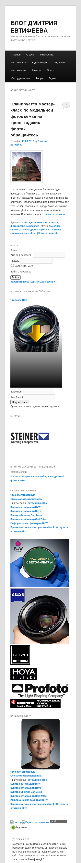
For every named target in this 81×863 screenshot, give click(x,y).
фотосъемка (50, 222)
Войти (15, 277)
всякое (38, 222)
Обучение (59, 62)
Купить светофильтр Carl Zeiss (28, 519)
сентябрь (56, 229)
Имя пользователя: (21, 254)
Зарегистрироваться (22, 281)
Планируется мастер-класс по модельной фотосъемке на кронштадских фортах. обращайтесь (32, 119)
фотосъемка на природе (24, 226)
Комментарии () (48, 233)
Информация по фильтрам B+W (29, 523)
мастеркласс (42, 229)
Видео (52, 78)
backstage (27, 222)
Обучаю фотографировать (26, 499)
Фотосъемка (46, 54)
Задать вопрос (40, 62)
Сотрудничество (20, 78)
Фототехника (18, 62)
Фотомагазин (18, 70)
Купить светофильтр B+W (25, 507)
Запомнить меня (24, 265)
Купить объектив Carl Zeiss (26, 515)
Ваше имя (16, 391)
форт (33, 233)
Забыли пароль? (45, 281)
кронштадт (26, 229)
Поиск (50, 70)
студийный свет (19, 233)
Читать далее (55, 214)
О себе (30, 54)
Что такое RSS (18, 300)
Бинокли (36, 70)
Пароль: (15, 260)
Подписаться (20, 402)
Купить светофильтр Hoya (25, 511)
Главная (16, 54)
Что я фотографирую (22, 495)
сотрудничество (37, 503)
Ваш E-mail (16, 397)
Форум (39, 78)
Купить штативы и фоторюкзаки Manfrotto (34, 527)
